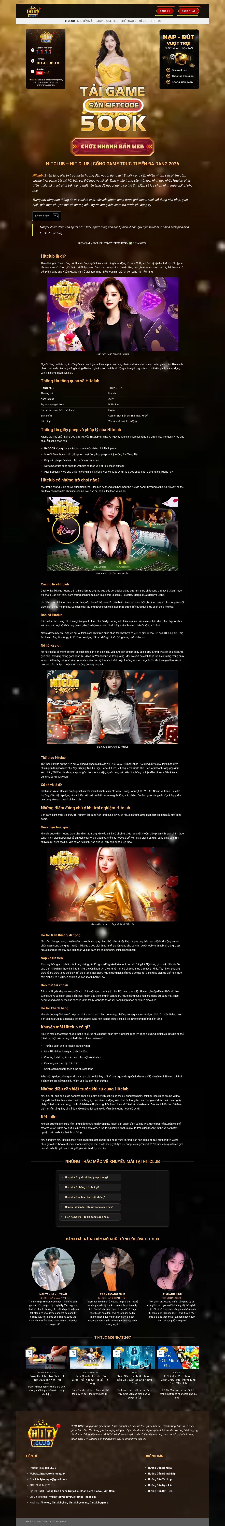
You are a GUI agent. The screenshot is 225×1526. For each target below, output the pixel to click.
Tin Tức (156, 21)
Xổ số (142, 21)
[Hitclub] (40, 11)
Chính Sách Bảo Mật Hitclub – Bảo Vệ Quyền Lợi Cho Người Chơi (134, 1380)
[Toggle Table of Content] (54, 216)
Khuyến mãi (85, 21)
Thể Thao (127, 21)
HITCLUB (50, 1467)
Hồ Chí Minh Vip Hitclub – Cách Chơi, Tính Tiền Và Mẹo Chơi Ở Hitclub (178, 1380)
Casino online (106, 21)
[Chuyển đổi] (62, 1178)
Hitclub (69, 21)
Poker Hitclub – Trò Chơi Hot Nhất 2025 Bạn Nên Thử (46, 1378)
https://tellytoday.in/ (116, 243)
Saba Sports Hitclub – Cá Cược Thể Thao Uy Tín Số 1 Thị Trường (90, 1380)
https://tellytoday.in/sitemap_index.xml (72, 1496)
